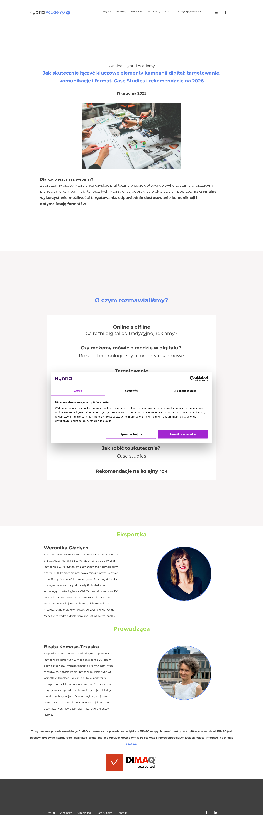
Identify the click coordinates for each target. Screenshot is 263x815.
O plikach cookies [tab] (185, 390)
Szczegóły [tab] (131, 390)
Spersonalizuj (129, 434)
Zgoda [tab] (78, 390)
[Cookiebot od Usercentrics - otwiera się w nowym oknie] (192, 378)
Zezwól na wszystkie (183, 434)
